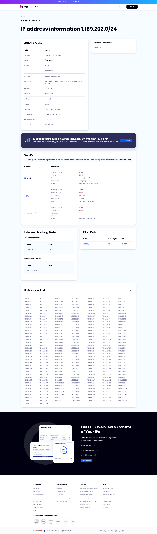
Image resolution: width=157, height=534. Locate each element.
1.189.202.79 (43, 331)
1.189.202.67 (75, 325)
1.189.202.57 (28, 322)
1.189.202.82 (90, 331)
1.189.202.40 (91, 313)
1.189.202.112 (122, 342)
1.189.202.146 (106, 357)
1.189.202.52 (59, 319)
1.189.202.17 (59, 304)
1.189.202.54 (91, 319)
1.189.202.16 (43, 304)
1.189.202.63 (122, 322)
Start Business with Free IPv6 (88, 501)
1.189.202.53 (75, 319)
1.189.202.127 (28, 351)
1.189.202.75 (91, 328)
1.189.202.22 (27, 307)
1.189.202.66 (59, 325)
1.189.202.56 (122, 319)
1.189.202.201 (91, 380)
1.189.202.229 (91, 392)
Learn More (87, 460)
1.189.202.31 (59, 310)
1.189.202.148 (28, 360)
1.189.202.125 (106, 348)
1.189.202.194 (91, 377)
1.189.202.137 (75, 354)
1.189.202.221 (75, 389)
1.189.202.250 (91, 400)
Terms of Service (38, 507)
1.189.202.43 (28, 316)
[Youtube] (101, 531)
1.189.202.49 (122, 316)
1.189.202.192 (59, 377)
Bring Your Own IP (85, 504)
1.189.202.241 (59, 397)
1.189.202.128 (44, 351)
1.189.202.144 (75, 357)
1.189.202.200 (75, 380)
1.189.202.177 (44, 371)
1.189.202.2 (43, 299)
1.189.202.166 (91, 365)
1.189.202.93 (43, 336)
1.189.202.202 (106, 380)
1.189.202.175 (122, 368)
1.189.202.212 (44, 386)
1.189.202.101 (59, 339)
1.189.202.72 (43, 328)
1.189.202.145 (91, 357)
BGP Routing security (63, 501)
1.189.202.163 (44, 365)
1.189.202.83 (106, 331)
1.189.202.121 (43, 348)
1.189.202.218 (28, 389)
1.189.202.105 (122, 339)
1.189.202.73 (59, 328)
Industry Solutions (85, 507)
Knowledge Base (108, 488)
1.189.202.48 (106, 316)
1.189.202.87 (59, 334)
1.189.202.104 (106, 339)
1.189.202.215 (91, 386)
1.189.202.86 (43, 334)
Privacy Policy (37, 501)
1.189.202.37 (43, 313)
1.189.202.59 (59, 322)
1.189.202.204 (28, 383)
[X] (105, 531)
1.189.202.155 (28, 363)
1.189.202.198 (44, 380)
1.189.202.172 (75, 368)
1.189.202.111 (106, 342)
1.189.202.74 (75, 328)
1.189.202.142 (44, 357)
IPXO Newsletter (38, 495)
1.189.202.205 (44, 383)
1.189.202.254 (44, 403)
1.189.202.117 (91, 345)
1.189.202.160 (106, 363)
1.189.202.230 (106, 392)
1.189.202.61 (90, 322)
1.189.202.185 (59, 374)
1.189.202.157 (59, 363)
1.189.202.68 (91, 325)
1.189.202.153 (106, 360)
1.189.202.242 (75, 397)
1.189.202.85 (28, 334)
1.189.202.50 (28, 319)
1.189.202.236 (91, 395)
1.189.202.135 (44, 354)
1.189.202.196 (122, 377)
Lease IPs (59, 488)
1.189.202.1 (27, 299)
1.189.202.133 (122, 351)
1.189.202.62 (106, 322)
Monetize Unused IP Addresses (89, 488)
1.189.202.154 (122, 360)
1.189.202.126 (122, 348)
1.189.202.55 (106, 319)
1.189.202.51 (43, 319)
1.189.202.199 (59, 380)
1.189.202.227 (59, 392)
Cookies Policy (37, 504)
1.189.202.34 (106, 310)
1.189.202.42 (122, 313)
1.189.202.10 (59, 302)
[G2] (119, 531)
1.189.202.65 (43, 325)
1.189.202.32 (75, 310)
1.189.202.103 (91, 339)
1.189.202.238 (122, 395)
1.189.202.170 (44, 368)
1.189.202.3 (58, 299)
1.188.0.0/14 (98, 47)
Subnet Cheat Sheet (108, 495)
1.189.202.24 (59, 307)
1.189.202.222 (91, 389)
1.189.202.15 (27, 304)
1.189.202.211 (28, 386)
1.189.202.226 (44, 392)
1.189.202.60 (75, 322)
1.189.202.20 (106, 304)
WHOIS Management (88, 455)
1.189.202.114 (43, 345)
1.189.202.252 (122, 400)
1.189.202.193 (75, 377)
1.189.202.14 (122, 302)
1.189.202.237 (106, 395)
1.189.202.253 (28, 403)
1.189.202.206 (59, 383)
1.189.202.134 (28, 354)
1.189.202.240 (44, 397)
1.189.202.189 (122, 374)
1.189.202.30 (43, 310)
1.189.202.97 (106, 336)
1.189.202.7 (121, 299)
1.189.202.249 (75, 400)
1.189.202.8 (27, 302)
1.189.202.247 (44, 400)
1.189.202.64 (28, 325)
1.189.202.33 (90, 310)
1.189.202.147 (122, 357)
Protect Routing (84, 498)
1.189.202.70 (122, 325)
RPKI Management (87, 450)
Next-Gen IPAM (86, 446)
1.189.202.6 (105, 299)
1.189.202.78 (28, 331)
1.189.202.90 (106, 334)
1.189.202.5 (90, 299)
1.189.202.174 (106, 368)
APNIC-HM (48, 120)
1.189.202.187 (91, 374)
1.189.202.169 (28, 368)
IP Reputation (60, 495)
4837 (51, 250)
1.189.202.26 (90, 307)
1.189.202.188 (106, 374)
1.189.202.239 (28, 397)
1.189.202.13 (106, 302)
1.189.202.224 (122, 389)
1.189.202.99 (27, 339)
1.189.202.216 (106, 386)
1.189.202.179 (75, 371)
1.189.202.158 (75, 363)
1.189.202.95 (75, 336)
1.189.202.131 (90, 351)
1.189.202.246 (28, 400)
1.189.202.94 (59, 336)
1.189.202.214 (75, 386)
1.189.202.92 (27, 336)
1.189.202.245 (122, 397)
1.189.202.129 (59, 351)
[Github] (112, 531)
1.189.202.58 (43, 322)
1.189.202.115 (59, 345)
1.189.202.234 (59, 395)
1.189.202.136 (59, 354)
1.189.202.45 (59, 316)
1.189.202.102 (75, 339)
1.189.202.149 (44, 360)
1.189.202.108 (59, 342)
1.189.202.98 (122, 336)
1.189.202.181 (106, 371)
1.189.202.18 (74, 304)
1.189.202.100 (44, 339)
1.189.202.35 (122, 310)
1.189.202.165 (75, 365)
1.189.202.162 (28, 365)
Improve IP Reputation (86, 491)
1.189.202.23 (43, 307)
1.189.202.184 (44, 374)
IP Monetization (61, 491)
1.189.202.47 (91, 316)
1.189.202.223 (106, 389)
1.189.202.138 (91, 354)
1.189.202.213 (59, 386)
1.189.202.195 (106, 377)
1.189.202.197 (28, 380)
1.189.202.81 (74, 331)
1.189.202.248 (59, 400)
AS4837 (124, 244)
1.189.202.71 (27, 328)
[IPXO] (23, 7)
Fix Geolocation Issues (86, 495)
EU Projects (36, 511)
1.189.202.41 (106, 313)
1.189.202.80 (59, 331)
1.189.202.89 (90, 334)
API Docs (105, 507)
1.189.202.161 (122, 363)
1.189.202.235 (75, 395)
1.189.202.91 (121, 334)
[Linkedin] (108, 531)
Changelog (106, 491)
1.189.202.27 (106, 307)
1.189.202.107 (44, 342)
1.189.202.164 (59, 365)
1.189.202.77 (122, 328)
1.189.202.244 (106, 397)
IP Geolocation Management (65, 498)
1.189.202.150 (59, 360)
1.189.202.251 (106, 400)
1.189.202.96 (90, 336)
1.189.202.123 (75, 348)
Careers (35, 498)
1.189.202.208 (91, 383)
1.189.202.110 (91, 342)
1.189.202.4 (74, 299)
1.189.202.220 (59, 389)
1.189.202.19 (90, 304)
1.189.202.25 (75, 307)
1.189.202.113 (28, 345)
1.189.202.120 (28, 348)
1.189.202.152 (91, 360)
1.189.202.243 (91, 397)
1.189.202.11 (74, 302)
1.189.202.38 (59, 313)
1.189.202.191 (43, 377)
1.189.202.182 (122, 371)
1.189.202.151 (75, 360)
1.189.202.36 (28, 313)
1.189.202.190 (28, 377)
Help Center (106, 504)
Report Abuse (107, 501)
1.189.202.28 (122, 307)
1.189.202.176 (28, 371)
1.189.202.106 (28, 342)
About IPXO (36, 488)
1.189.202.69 (106, 325)
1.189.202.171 (59, 368)
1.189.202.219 (44, 389)
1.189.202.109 (75, 342)
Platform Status (107, 498)
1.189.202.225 (28, 392)
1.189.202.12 (90, 302)
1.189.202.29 (27, 310)
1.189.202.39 (75, 313)
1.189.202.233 (44, 395)
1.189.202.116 (75, 345)
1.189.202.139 (106, 354)
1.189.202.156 (44, 363)
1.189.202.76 (106, 328)
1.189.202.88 (75, 334)
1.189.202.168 (122, 365)
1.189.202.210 (122, 383)
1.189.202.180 (91, 371)
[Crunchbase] (116, 531)
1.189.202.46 (75, 316)
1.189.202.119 (122, 345)
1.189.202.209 (106, 383)
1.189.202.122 (59, 348)
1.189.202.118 (106, 345)
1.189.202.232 (28, 395)
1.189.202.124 (91, 348)
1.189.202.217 (122, 386)
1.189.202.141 (28, 357)
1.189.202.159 (91, 363)
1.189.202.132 (106, 351)
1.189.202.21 (121, 304)
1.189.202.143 (59, 357)
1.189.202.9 (43, 302)
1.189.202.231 (122, 392)
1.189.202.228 (75, 392)
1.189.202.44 (44, 316)
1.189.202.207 (75, 383)
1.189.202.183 (28, 374)
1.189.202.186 (75, 374)
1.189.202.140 (122, 354)
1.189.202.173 (91, 368)
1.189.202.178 (59, 371)
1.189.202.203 (122, 380)
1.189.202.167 (106, 365)
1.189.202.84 (122, 331)
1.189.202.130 (75, 351)
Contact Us (126, 140)
